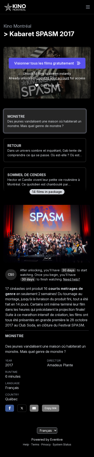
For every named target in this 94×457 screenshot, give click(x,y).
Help (26, 444)
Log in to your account (53, 78)
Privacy (46, 444)
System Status (62, 444)
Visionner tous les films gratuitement (44, 63)
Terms (35, 444)
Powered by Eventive (47, 439)
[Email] (34, 408)
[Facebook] (9, 408)
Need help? (71, 279)
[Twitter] (21, 408)
